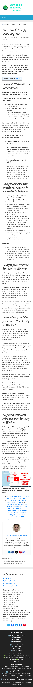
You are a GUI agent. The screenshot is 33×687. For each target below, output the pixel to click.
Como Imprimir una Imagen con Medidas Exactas (17, 673)
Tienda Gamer (17, 646)
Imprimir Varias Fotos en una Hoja (17, 672)
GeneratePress (16, 684)
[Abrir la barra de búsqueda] (30, 17)
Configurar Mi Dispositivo (17, 636)
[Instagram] (23, 552)
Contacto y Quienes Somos (12, 586)
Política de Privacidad (10, 581)
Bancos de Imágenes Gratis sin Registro (17, 666)
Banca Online (17, 637)
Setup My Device (17, 641)
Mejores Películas (17, 650)
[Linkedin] (9, 552)
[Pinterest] (20, 552)
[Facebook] (12, 552)
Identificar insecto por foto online (14, 561)
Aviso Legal (7, 578)
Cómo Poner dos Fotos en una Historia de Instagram (17, 679)
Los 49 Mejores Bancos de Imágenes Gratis (17, 657)
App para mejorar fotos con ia (13, 563)
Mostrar (18, 78)
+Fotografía (8, 558)
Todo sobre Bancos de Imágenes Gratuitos (17, 655)
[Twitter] (16, 552)
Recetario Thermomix (17, 645)
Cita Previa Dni (17, 639)
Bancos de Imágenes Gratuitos (16, 7)
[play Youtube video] (16, 479)
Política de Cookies (9, 583)
